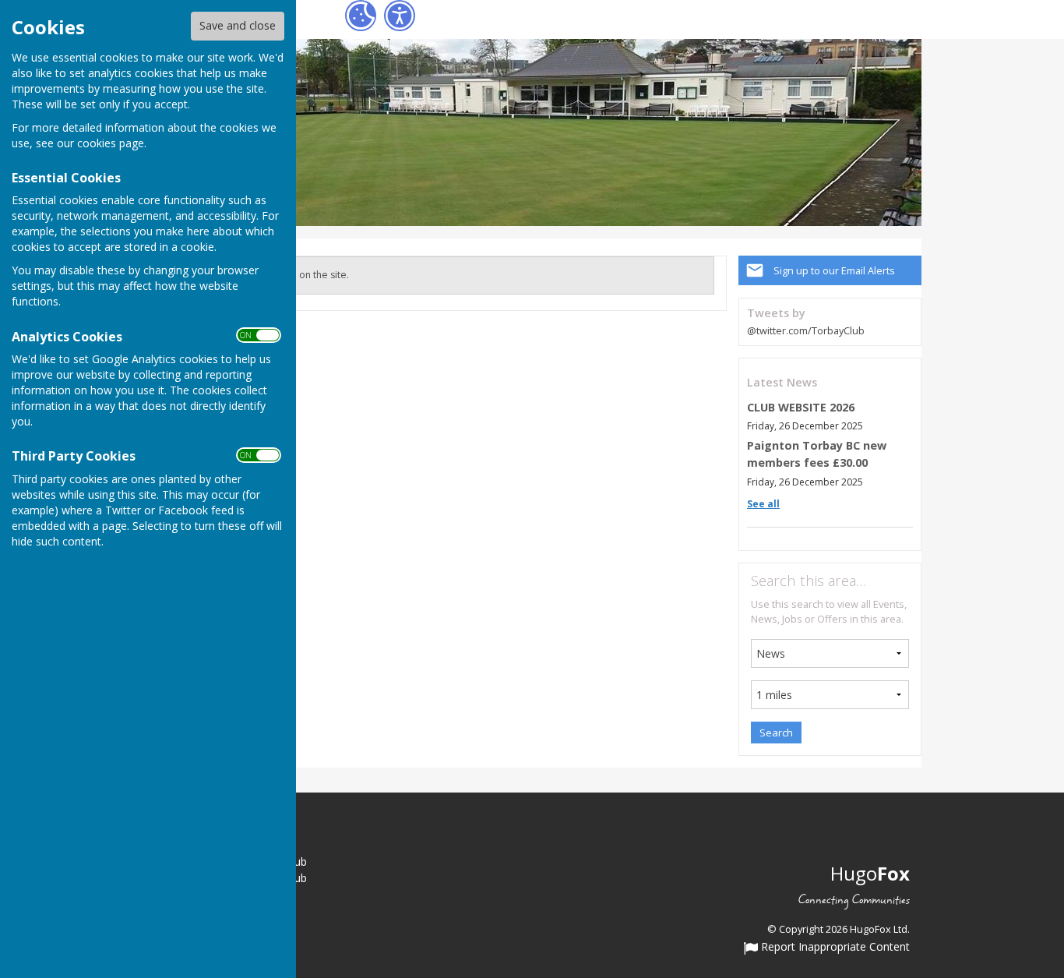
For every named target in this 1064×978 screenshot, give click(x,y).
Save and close (237, 25)
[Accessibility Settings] (399, 15)
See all (763, 503)
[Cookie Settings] (360, 15)
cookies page (110, 143)
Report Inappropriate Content (834, 947)
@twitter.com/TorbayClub (806, 330)
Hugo (870, 873)
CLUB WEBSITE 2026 (800, 407)
